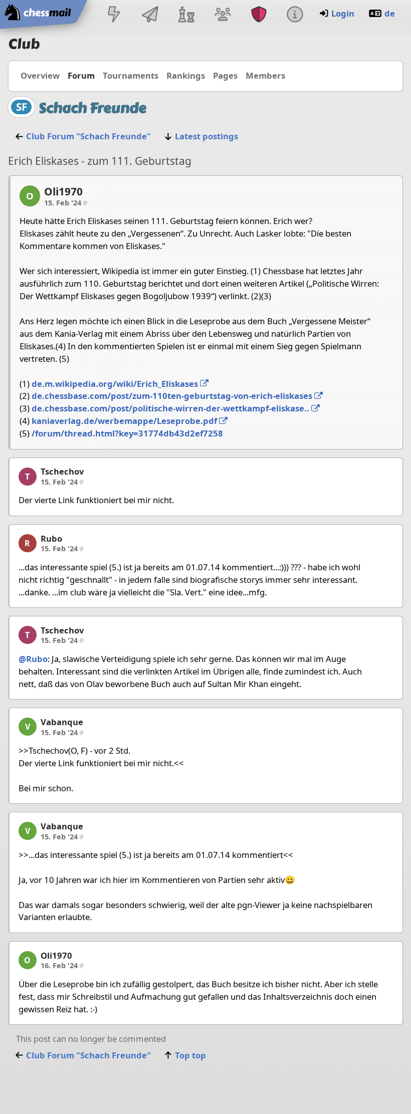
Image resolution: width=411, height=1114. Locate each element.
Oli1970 (63, 191)
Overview (40, 75)
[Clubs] (259, 15)
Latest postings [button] (206, 136)
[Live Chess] (114, 15)
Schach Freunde (92, 108)
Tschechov (62, 471)
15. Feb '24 (65, 202)
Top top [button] (190, 1055)
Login (342, 13)
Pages (225, 75)
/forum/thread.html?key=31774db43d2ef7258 (127, 433)
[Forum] (222, 15)
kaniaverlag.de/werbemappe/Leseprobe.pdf (125, 420)
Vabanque (62, 722)
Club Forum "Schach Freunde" (88, 136)
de (389, 13)
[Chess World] (186, 15)
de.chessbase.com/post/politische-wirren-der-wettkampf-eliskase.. (171, 408)
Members (265, 75)
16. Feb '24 (62, 965)
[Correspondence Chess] (150, 15)
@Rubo (33, 658)
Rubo (51, 538)
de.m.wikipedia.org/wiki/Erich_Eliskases (116, 383)
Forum (81, 75)
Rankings (185, 75)
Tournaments (130, 75)
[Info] (295, 15)
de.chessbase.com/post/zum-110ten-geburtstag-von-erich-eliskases (173, 395)
